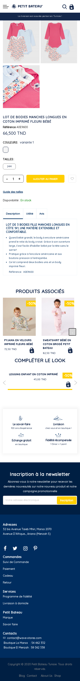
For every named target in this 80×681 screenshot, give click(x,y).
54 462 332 (38, 643)
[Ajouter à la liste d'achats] (72, 179)
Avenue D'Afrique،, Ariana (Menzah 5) (27, 534)
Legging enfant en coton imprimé (33, 374)
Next (75, 383)
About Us (46, 675)
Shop (57, 675)
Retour (7, 582)
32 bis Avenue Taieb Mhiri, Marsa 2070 (27, 529)
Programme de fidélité (17, 596)
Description (13, 213)
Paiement (9, 569)
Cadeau (8, 575)
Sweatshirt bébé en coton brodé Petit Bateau (57, 344)
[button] (40, 538)
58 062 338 (38, 647)
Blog (22, 675)
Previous (4, 383)
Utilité (29, 213)
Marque (8, 617)
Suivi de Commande (16, 562)
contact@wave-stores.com (24, 638)
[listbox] (40, 150)
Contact (32, 675)
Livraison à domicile (15, 603)
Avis (41, 213)
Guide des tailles (13, 191)
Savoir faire (10, 624)
